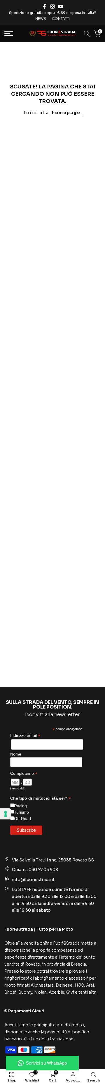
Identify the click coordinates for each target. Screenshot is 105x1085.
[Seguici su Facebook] (44, 6)
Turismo (21, 812)
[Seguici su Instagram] (52, 6)
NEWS (40, 18)
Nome (15, 754)
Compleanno (23, 773)
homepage (66, 112)
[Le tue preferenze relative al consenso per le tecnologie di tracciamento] (5, 813)
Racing (20, 805)
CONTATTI (61, 18)
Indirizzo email (25, 735)
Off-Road (22, 818)
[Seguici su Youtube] (60, 6)
